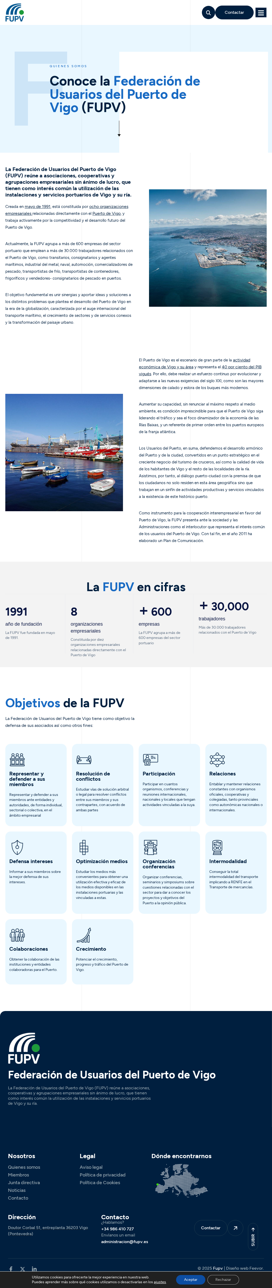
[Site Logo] (14, 12)
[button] (208, 12)
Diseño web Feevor (244, 1268)
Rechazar (223, 1279)
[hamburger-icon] (261, 12)
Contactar (234, 12)
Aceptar (190, 1279)
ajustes (160, 1282)
